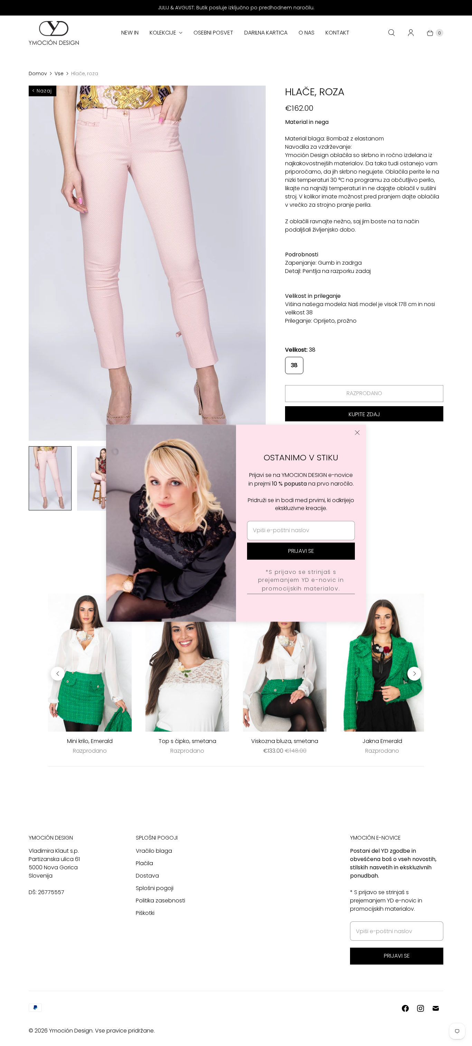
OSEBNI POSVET (213, 33)
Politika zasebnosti (160, 901)
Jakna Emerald (382, 741)
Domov (38, 73)
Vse (59, 73)
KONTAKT (337, 33)
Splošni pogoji (154, 888)
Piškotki (145, 913)
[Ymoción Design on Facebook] (405, 1008)
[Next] (414, 674)
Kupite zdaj (364, 414)
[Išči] (391, 33)
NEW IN (130, 33)
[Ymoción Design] (54, 33)
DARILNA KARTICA (265, 33)
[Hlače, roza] (147, 263)
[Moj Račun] (411, 33)
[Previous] (58, 674)
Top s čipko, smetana (187, 741)
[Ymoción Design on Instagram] (420, 1008)
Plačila (144, 863)
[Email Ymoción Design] (435, 1008)
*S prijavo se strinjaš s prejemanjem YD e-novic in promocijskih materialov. (301, 580)
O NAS (306, 33)
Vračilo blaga (154, 851)
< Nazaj (42, 90)
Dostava (147, 876)
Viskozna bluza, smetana (284, 741)
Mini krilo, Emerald (90, 741)
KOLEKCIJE (163, 33)
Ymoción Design (71, 1031)
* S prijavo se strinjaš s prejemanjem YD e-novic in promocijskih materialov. (386, 900)
